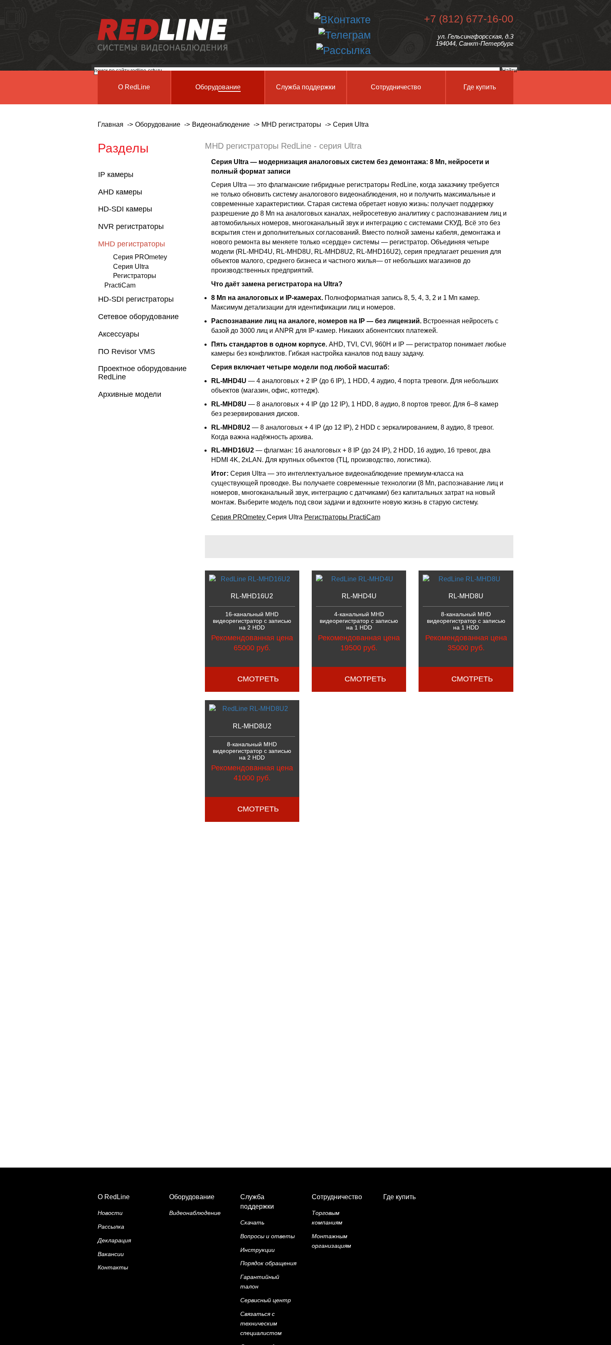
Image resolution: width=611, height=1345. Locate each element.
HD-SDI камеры (126, 209)
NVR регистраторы (132, 226)
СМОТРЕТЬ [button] (258, 679)
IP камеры (117, 174)
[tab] (145, 175)
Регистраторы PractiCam (342, 517)
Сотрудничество (337, 1196)
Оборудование (191, 1196)
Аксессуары (119, 334)
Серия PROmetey (140, 257)
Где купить (399, 1196)
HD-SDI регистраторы (137, 299)
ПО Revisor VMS (127, 351)
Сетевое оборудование (139, 316)
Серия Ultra (131, 266)
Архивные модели (130, 394)
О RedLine (114, 1196)
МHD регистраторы (132, 244)
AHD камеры (121, 192)
